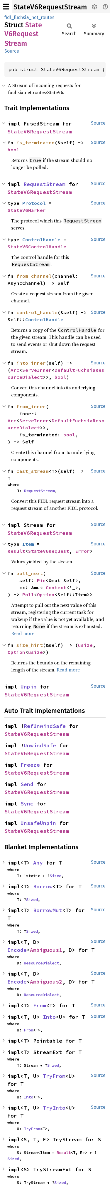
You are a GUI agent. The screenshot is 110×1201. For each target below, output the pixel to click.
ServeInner (37, 370)
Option (46, 594)
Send (27, 784)
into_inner (31, 363)
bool (13, 150)
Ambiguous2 (46, 981)
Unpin (29, 686)
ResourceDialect (41, 963)
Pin (41, 580)
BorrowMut (47, 910)
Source (11, 51)
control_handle (36, 312)
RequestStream (44, 184)
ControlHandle (41, 239)
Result (16, 551)
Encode (17, 950)
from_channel (34, 276)
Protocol (34, 203)
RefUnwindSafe (45, 726)
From (39, 1005)
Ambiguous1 (46, 950)
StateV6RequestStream (50, 7)
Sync (27, 803)
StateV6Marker (27, 210)
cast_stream (32, 471)
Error (82, 551)
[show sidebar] (6, 6)
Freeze (30, 764)
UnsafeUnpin (38, 823)
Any (38, 862)
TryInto (54, 1107)
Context (56, 587)
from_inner (31, 406)
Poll (28, 594)
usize (85, 645)
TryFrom (54, 1076)
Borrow (43, 886)
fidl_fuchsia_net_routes (29, 17)
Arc (15, 370)
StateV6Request (48, 551)
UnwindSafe (40, 745)
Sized (55, 875)
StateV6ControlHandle (37, 246)
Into (49, 1017)
